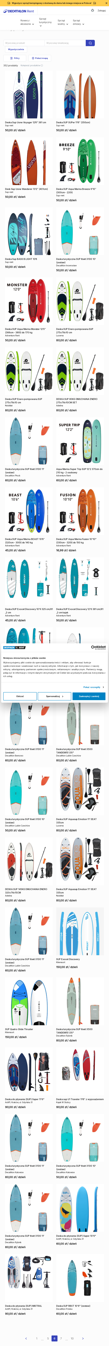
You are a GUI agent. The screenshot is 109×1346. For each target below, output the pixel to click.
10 (72, 1338)
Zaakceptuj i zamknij (89, 696)
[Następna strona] (80, 1338)
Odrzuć (20, 696)
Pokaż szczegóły (91, 687)
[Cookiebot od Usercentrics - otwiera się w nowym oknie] (93, 648)
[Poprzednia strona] (28, 1338)
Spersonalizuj (53, 696)
